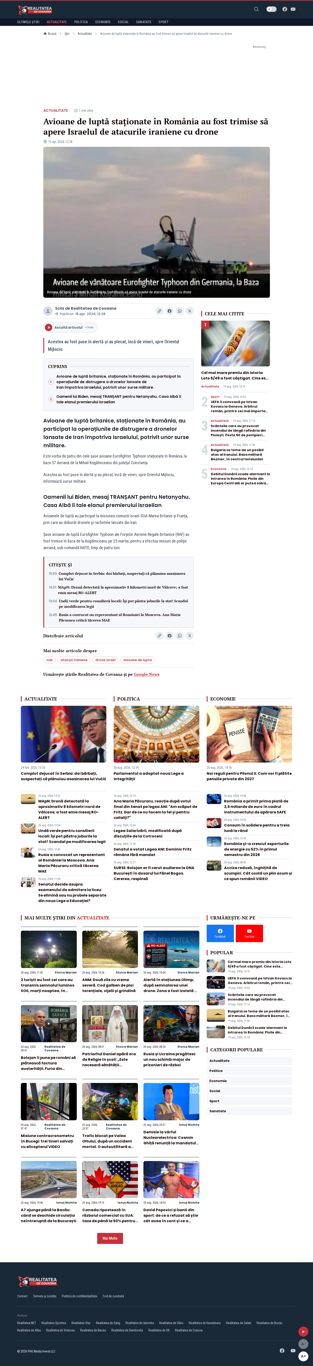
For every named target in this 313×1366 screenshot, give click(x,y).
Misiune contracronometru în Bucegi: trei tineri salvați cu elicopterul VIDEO (47, 1141)
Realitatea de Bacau (93, 1330)
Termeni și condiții (44, 1296)
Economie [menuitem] (103, 22)
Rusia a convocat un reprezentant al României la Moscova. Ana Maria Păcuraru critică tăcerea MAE (120, 617)
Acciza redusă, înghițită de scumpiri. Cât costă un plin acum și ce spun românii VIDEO (258, 873)
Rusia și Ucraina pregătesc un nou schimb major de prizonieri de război (169, 1059)
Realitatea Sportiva (53, 1323)
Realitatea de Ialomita (140, 1323)
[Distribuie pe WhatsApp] (180, 311)
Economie (218, 469)
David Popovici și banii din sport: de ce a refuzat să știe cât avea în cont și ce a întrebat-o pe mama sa (170, 1218)
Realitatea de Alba (29, 1330)
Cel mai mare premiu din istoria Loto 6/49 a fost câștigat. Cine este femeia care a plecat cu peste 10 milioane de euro (235, 381)
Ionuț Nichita (189, 1125)
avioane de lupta (137, 660)
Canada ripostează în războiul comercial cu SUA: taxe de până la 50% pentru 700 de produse (108, 1218)
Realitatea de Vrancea (60, 1330)
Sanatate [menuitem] (143, 22)
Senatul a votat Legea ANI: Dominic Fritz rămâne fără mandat (153, 852)
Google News (146, 674)
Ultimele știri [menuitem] (28, 22)
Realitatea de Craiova (189, 1330)
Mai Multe (110, 1238)
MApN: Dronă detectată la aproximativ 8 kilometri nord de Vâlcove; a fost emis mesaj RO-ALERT (123, 590)
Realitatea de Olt (159, 1330)
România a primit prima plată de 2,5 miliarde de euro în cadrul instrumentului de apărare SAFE (256, 807)
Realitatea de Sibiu (171, 1323)
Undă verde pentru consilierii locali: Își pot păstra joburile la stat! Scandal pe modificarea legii (123, 603)
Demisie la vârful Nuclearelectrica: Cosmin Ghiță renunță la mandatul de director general (169, 1140)
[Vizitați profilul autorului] (47, 311)
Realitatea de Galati (238, 1323)
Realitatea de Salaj (108, 1323)
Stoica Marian (66, 972)
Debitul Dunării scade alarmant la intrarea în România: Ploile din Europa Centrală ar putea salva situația (240, 481)
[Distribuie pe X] (190, 311)
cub (49, 660)
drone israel (105, 660)
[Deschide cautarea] (256, 9)
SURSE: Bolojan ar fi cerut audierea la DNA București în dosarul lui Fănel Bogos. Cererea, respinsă (154, 873)
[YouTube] (293, 9)
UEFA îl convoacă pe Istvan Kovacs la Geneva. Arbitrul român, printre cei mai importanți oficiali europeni (240, 409)
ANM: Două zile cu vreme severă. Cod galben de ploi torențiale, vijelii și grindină (109, 985)
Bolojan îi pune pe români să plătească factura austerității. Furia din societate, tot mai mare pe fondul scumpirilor (48, 1068)
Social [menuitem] (123, 22)
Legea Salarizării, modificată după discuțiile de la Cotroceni (148, 833)
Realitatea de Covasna (93, 308)
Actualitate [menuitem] (57, 22)
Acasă (52, 33)
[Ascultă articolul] (303, 1332)
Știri (67, 33)
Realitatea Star (81, 1323)
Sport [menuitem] (163, 22)
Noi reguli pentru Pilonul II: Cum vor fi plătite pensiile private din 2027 (249, 776)
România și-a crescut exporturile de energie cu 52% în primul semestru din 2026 (256, 849)
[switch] (271, 9)
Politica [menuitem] (81, 22)
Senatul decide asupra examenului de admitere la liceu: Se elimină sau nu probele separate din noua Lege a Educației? (72, 892)
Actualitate (85, 33)
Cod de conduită (113, 1296)
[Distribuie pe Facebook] (169, 311)
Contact (22, 1296)
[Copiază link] (159, 311)
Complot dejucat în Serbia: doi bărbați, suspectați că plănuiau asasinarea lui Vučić (122, 576)
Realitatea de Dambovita (127, 1330)
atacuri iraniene (74, 660)
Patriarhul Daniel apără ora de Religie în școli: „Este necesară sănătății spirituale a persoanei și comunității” (109, 1065)
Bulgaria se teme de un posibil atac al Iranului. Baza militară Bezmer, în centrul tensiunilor (237, 454)
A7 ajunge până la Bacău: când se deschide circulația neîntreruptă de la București (48, 1215)
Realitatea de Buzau (269, 1323)
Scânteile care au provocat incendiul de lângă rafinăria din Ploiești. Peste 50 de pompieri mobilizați (238, 433)
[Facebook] (285, 9)
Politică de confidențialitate (79, 1296)
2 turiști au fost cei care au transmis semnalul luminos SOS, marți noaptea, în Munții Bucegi (47, 988)
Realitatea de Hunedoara (205, 1323)
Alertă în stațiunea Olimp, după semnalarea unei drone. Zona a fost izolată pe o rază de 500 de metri (171, 988)
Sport (215, 397)
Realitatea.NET (26, 1323)
